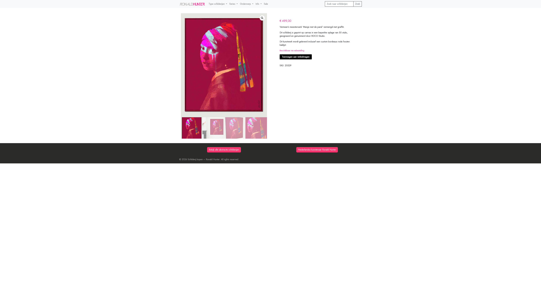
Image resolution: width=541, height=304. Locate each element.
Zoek (357, 3)
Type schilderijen (217, 3)
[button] (262, 18)
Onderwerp (246, 3)
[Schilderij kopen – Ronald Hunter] (192, 4)
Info (258, 3)
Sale (266, 3)
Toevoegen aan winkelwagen (296, 56)
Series (232, 3)
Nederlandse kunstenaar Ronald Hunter (317, 149)
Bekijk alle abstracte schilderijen (224, 149)
